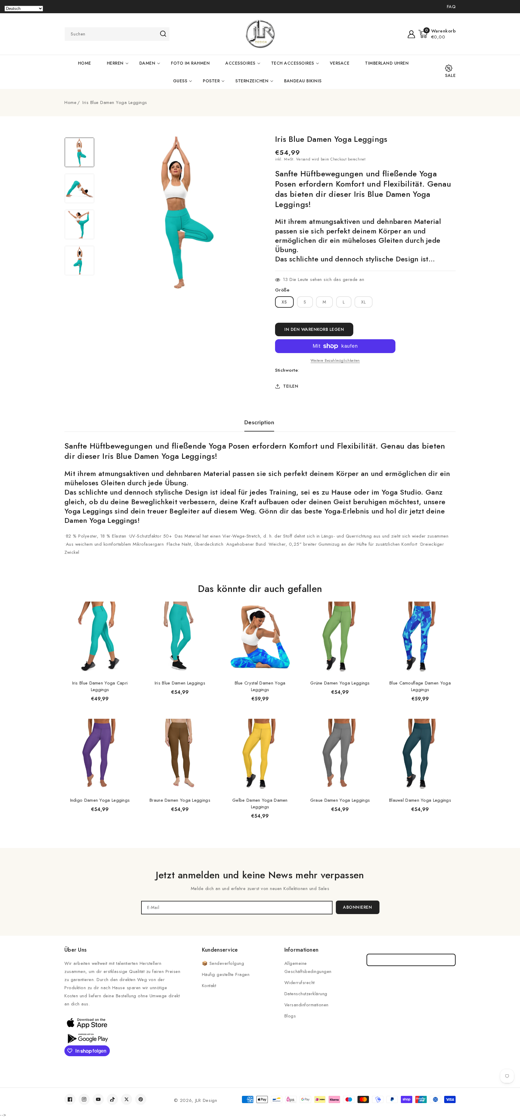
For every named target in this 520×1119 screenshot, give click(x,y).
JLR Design (206, 1100)
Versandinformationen (306, 1005)
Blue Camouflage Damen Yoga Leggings (420, 686)
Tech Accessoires (292, 63)
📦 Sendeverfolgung (223, 963)
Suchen (163, 33)
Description (259, 422)
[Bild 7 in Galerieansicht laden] (79, 224)
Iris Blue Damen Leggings (180, 683)
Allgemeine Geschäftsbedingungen (308, 967)
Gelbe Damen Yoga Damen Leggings (260, 803)
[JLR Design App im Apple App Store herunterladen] (87, 1022)
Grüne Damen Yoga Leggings (340, 683)
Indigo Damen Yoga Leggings (100, 800)
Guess (180, 81)
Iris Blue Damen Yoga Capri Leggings (100, 686)
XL (363, 302)
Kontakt (209, 985)
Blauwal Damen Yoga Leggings (420, 800)
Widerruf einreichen (411, 959)
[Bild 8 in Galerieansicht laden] (79, 260)
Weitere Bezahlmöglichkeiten (335, 360)
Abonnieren (357, 907)
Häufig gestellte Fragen (226, 974)
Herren (115, 63)
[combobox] (117, 34)
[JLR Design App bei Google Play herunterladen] (87, 1037)
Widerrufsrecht (299, 982)
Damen (147, 63)
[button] (437, 34)
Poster (211, 81)
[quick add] (127, 601)
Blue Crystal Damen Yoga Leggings (260, 686)
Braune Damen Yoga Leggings (180, 800)
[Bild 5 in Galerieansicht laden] (79, 152)
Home (70, 102)
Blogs (290, 1016)
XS (284, 302)
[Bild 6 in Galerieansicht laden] (79, 188)
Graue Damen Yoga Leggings (340, 800)
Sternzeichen (251, 81)
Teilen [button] (290, 386)
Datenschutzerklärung (305, 993)
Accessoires (240, 63)
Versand (303, 159)
